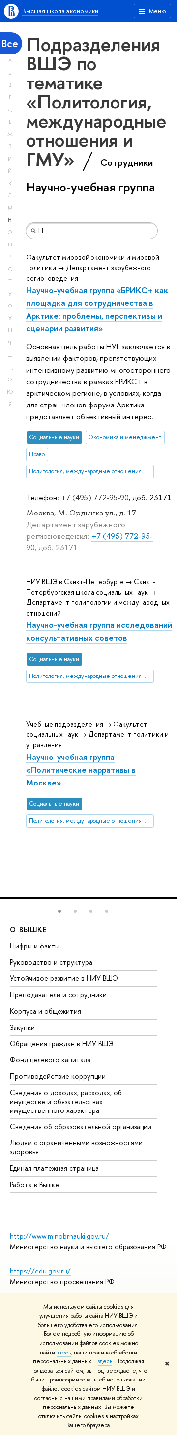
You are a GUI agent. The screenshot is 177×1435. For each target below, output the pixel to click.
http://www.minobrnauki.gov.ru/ (59, 1236)
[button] (59, 911)
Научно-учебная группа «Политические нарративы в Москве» (81, 769)
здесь (64, 1352)
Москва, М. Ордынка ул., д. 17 (81, 513)
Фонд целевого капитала (50, 1059)
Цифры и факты (34, 945)
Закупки (22, 1027)
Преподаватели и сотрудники (58, 994)
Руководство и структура (51, 962)
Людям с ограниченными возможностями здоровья (76, 1147)
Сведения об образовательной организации (80, 1126)
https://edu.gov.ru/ (40, 1270)
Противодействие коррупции (58, 1076)
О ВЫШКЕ (28, 929)
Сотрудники (126, 162)
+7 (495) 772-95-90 (95, 497)
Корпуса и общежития (45, 1011)
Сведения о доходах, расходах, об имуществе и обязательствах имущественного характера (66, 1101)
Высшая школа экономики (60, 10)
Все (9, 43)
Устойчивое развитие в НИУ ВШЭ (64, 978)
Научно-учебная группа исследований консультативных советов (99, 631)
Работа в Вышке (34, 1184)
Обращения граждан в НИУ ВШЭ (62, 1043)
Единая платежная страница (54, 1168)
